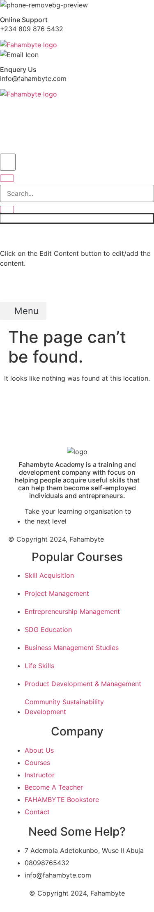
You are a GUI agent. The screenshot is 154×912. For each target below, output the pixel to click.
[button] (19, 136)
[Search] (7, 178)
